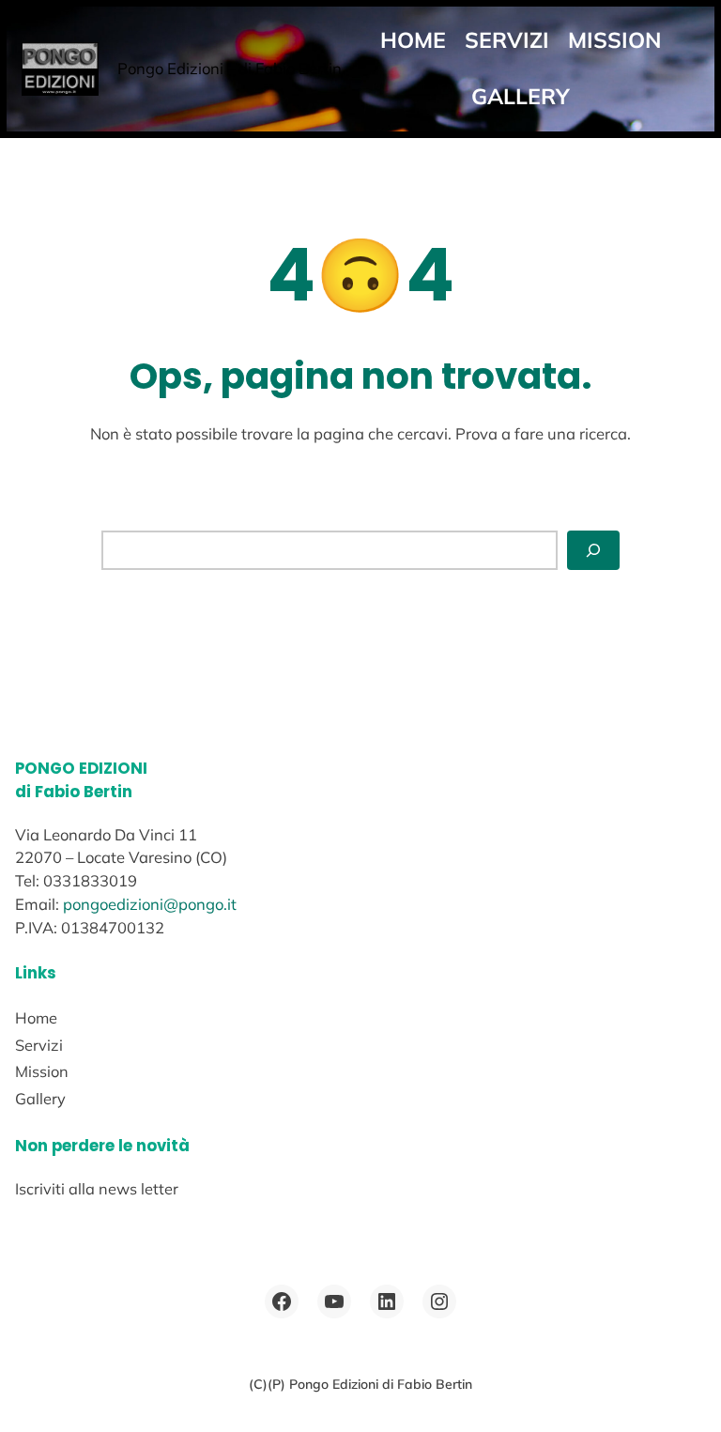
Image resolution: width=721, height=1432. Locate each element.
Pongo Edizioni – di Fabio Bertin (229, 68)
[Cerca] (593, 550)
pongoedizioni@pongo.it (150, 904)
